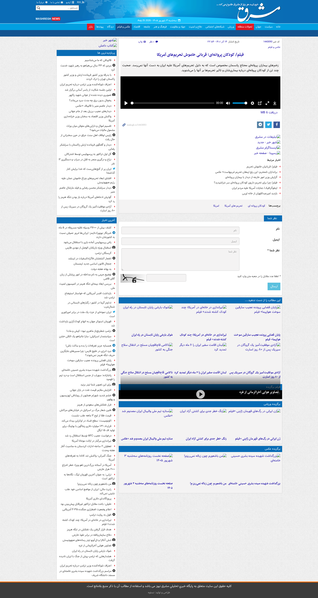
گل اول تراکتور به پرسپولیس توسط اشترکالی (87, 154)
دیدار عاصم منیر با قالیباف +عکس (93, 106)
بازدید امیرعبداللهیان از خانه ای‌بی (259, 193)
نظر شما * (273, 250)
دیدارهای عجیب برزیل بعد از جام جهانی (90, 111)
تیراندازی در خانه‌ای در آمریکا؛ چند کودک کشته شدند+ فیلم (203, 337)
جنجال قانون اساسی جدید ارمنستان (92, 264)
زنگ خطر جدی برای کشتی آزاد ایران (206, 438)
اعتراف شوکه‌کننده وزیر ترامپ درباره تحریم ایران (85, 84)
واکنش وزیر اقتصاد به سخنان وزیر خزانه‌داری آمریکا (89, 118)
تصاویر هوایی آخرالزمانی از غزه (259, 392)
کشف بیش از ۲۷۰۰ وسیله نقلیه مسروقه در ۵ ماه (85, 228)
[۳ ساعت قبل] (146, 467)
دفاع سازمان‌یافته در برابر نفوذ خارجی (91, 535)
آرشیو (68, 2)
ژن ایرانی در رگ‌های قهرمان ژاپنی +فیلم (257, 438)
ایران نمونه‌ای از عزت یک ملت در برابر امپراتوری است (88, 314)
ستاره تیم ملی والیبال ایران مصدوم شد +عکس (147, 438)
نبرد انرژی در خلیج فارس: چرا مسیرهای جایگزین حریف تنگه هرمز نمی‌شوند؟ (87, 353)
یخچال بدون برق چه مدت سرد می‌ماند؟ (90, 100)
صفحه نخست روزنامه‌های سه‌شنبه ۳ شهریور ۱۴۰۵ (148, 486)
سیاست (269, 27)
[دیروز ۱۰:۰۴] (146, 422)
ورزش (231, 27)
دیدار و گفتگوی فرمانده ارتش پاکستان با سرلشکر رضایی (87, 147)
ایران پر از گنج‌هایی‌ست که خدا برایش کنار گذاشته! (90, 171)
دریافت (269, 112)
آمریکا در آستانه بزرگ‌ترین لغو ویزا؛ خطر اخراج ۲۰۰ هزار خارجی (88, 467)
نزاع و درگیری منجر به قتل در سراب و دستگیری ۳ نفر (87, 161)
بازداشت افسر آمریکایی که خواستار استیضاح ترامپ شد (90, 295)
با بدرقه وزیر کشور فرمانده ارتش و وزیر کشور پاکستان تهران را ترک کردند (89, 77)
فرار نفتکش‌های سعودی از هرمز (94, 405)
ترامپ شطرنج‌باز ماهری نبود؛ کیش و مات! (88, 331)
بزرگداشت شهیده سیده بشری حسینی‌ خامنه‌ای (254, 483)
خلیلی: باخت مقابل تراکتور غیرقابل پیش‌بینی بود (86, 504)
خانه (278, 27)
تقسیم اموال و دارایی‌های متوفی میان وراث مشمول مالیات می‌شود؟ (90, 128)
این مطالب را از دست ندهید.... (262, 300)
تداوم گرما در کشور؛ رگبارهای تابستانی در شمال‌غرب (91, 305)
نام (277, 229)
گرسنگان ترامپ (103, 253)
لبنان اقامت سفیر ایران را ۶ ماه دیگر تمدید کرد (200, 372)
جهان (258, 27)
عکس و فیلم (123, 27)
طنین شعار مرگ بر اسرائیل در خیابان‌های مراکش (85, 410)
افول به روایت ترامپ (100, 515)
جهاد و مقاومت (177, 27)
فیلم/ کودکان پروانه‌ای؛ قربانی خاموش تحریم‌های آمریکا (200, 54)
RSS (79, 2)
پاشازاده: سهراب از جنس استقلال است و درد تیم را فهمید (87, 377)
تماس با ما (55, 2)
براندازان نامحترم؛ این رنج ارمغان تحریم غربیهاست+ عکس (246, 172)
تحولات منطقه (245, 27)
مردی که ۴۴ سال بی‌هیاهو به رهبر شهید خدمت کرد (87, 68)
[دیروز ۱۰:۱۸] (200, 422)
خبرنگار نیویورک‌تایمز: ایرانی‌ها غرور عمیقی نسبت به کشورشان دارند (87, 235)
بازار (91, 27)
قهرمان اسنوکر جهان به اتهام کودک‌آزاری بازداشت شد (87, 323)
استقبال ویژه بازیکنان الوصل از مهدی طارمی (88, 248)
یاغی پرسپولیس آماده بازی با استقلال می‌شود (87, 242)
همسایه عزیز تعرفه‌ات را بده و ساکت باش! (88, 346)
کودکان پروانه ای (256, 206)
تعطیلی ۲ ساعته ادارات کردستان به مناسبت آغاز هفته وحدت (88, 448)
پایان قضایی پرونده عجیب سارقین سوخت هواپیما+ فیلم (257, 337)
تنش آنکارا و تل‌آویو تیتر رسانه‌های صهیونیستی (87, 540)
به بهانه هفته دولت (101, 269)
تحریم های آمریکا (234, 206)
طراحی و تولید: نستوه (159, 592)
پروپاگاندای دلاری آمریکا (98, 499)
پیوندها (100, 27)
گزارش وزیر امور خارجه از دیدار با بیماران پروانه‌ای (251, 177)
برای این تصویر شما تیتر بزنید (95, 385)
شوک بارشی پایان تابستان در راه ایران (152, 334)
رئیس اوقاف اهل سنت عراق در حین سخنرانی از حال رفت (88, 137)
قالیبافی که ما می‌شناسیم (98, 60)
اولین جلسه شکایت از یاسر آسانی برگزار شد (88, 90)
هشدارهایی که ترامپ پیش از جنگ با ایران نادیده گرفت (87, 558)
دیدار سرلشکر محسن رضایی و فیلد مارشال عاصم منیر (87, 190)
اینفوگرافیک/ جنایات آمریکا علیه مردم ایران (254, 188)
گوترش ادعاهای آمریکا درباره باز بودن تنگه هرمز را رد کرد (86, 199)
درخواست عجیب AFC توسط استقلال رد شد (88, 436)
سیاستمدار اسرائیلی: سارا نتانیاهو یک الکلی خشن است (87, 338)
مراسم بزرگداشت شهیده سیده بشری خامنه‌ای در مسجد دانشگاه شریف (87, 573)
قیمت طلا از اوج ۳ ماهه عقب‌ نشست (91, 416)
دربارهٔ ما (41, 2)
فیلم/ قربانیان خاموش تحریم (262, 167)
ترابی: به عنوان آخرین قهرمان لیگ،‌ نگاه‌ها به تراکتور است (89, 477)
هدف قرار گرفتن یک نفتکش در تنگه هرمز (89, 529)
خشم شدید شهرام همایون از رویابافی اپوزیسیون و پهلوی (87, 397)
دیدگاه (110, 27)
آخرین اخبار (108, 220)
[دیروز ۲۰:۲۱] (200, 356)
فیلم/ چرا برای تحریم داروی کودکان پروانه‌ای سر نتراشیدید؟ (245, 183)
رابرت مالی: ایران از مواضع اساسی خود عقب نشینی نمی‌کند (90, 491)
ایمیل (276, 239)
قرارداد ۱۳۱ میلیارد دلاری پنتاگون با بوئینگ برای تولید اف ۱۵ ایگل (88, 428)
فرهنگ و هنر (160, 27)
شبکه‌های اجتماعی (215, 27)
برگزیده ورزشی (272, 404)
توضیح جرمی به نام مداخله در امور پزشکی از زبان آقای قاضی (87, 277)
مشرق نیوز (249, 11)
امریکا (216, 206)
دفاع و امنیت (195, 27)
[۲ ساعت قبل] (200, 318)
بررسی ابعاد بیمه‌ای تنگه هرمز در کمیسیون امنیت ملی (87, 286)
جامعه (147, 27)
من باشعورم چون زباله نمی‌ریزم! (208, 483)
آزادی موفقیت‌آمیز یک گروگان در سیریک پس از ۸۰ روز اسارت (88, 209)
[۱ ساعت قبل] (254, 318)
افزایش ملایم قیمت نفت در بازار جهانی (90, 390)
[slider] (172, 103)
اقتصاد (136, 27)
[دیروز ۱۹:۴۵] (146, 356)
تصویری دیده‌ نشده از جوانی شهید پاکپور (90, 95)
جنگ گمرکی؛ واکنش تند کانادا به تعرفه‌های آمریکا (90, 458)
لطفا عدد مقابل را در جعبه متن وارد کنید (258, 276)
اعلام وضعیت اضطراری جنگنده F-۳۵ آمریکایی (86, 509)
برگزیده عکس (272, 449)
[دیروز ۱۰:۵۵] (254, 422)
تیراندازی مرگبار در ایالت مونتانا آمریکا (91, 441)
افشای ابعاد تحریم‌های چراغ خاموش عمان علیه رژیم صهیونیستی (88, 180)
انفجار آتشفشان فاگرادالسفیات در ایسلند (89, 259)
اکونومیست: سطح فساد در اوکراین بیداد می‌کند (86, 421)
